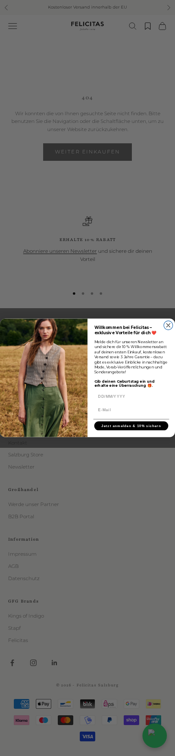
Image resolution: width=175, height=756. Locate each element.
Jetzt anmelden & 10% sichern (131, 426)
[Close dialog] (168, 325)
